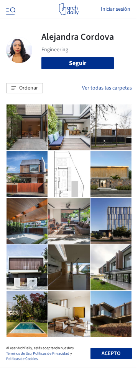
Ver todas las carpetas (107, 88)
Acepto (111, 353)
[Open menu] (10, 9)
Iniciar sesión (115, 9)
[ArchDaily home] (69, 9)
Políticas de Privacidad (51, 353)
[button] (24, 88)
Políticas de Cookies (22, 358)
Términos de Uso (18, 353)
